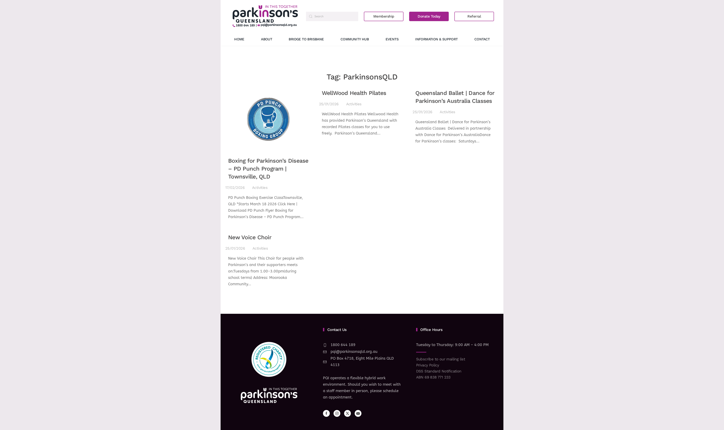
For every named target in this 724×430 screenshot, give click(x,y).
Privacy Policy (427, 365)
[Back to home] (265, 16)
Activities (260, 187)
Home (239, 39)
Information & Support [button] (436, 39)
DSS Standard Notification (438, 371)
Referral (474, 16)
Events (392, 39)
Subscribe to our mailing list (440, 359)
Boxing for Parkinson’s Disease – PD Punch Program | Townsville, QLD (268, 168)
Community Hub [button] (355, 39)
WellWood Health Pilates (354, 93)
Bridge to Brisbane (306, 39)
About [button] (266, 39)
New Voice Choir (249, 237)
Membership (383, 16)
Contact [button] (482, 39)
